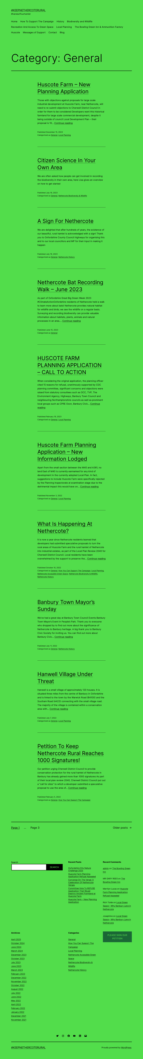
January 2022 (17, 1012)
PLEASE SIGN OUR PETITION (117, 937)
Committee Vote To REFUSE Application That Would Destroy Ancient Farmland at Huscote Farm (82, 892)
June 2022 (16, 997)
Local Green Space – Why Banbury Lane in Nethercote (117, 905)
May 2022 (16, 1000)
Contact (52, 32)
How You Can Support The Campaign (74, 570)
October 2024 (18, 943)
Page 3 (34, 827)
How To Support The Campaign (37, 21)
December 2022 (18, 978)
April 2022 (16, 1004)
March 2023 (17, 970)
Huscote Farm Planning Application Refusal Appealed (82, 875)
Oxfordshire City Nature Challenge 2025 (79, 869)
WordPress (126, 1047)
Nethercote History (66, 257)
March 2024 (17, 951)
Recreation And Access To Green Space (32, 27)
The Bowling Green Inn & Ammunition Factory (99, 27)
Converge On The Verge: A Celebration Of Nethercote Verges (81, 882)
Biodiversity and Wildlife (79, 21)
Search (14, 862)
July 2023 (15, 962)
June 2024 (16, 947)
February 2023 (18, 974)
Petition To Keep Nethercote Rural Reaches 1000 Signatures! (70, 753)
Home (14, 21)
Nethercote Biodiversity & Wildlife (72, 196)
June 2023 (16, 966)
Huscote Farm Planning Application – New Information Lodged (66, 452)
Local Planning (64, 27)
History (60, 21)
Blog (62, 32)
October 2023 (17, 958)
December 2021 (18, 1016)
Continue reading (63, 123)
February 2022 (18, 1008)
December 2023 (18, 955)
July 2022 (15, 993)
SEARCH (54, 867)
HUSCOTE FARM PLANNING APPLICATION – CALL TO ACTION (69, 365)
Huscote (15, 32)
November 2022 (19, 981)
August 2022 (17, 989)
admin (106, 868)
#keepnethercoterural (28, 10)
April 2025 (16, 939)
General (54, 135)
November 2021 (18, 1020)
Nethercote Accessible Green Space (52, 574)
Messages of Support (34, 32)
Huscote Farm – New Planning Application (82, 900)
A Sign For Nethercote (65, 221)
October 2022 (17, 985)
